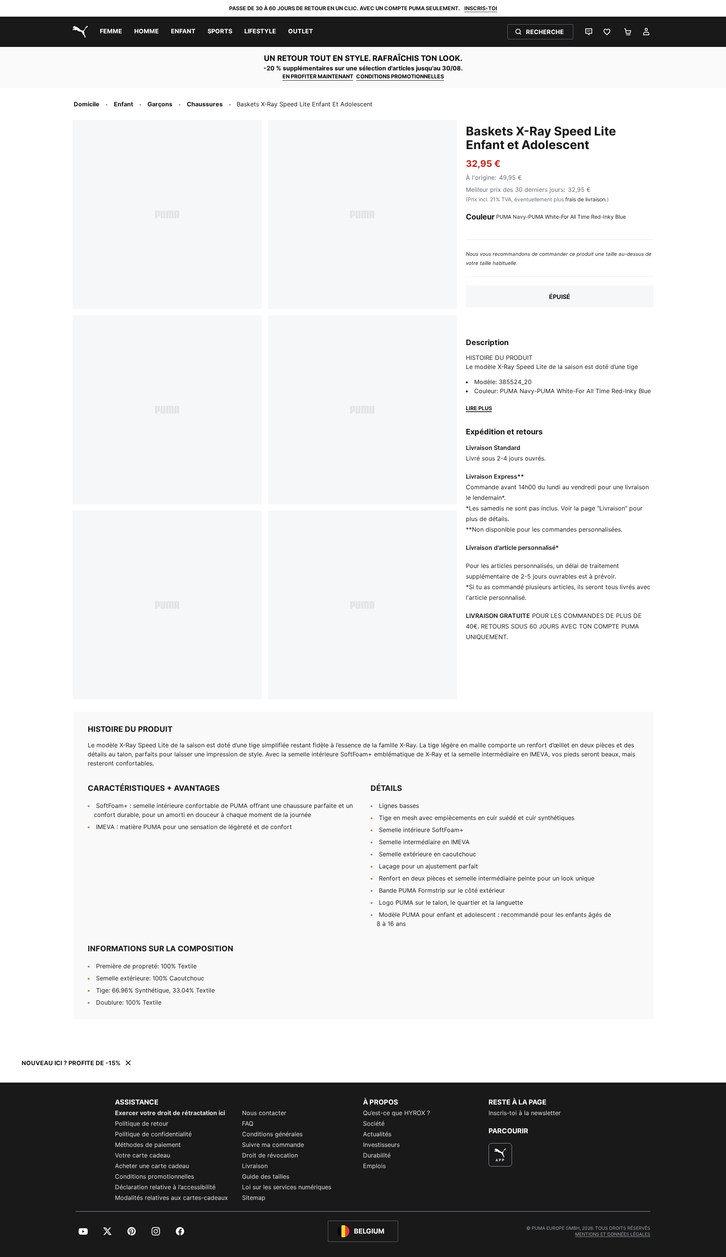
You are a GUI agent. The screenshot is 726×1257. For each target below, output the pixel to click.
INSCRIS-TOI (480, 8)
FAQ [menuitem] (247, 1123)
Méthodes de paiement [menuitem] (148, 1144)
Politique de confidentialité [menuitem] (153, 1134)
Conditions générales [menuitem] (272, 1134)
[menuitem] (111, 31)
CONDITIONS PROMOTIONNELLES (400, 76)
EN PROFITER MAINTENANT (317, 76)
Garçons (159, 104)
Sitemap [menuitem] (253, 1197)
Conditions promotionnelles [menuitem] (154, 1176)
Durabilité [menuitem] (377, 1155)
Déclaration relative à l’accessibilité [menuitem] (165, 1187)
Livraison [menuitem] (255, 1166)
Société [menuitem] (374, 1123)
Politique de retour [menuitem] (141, 1123)
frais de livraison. (586, 199)
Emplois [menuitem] (374, 1166)
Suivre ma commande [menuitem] (273, 1144)
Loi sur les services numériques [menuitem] (286, 1187)
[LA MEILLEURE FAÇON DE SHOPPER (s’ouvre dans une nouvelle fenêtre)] (500, 1155)
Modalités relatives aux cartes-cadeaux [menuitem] (171, 1197)
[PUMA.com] (79, 31)
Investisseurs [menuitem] (381, 1144)
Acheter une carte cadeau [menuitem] (152, 1166)
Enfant (123, 104)
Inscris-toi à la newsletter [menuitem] (525, 1113)
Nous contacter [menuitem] (264, 1113)
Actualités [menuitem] (377, 1134)
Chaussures (205, 104)
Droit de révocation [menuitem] (270, 1155)
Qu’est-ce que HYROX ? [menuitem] (396, 1113)
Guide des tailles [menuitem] (265, 1176)
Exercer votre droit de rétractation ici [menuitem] (170, 1113)
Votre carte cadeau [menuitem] (142, 1155)
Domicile (86, 104)
